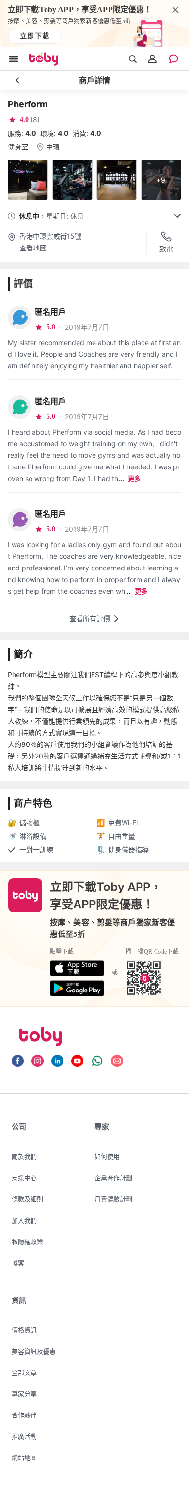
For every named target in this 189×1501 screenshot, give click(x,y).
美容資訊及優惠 (34, 1351)
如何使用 (107, 1156)
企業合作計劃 (113, 1177)
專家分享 (24, 1394)
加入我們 (24, 1220)
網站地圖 (24, 1457)
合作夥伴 (24, 1415)
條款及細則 (27, 1199)
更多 (134, 478)
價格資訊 (24, 1330)
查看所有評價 (89, 618)
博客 (18, 1263)
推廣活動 (24, 1436)
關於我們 (24, 1156)
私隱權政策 (27, 1241)
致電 (166, 249)
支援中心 (24, 1177)
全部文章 (24, 1372)
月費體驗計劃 (113, 1199)
